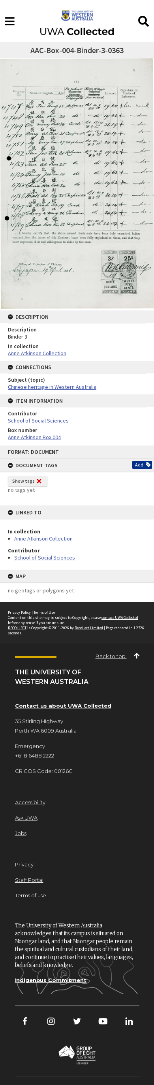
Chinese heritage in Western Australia (52, 386)
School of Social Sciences (44, 557)
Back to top (111, 656)
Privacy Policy (19, 612)
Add (139, 465)
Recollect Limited (89, 627)
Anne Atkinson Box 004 (34, 437)
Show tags (23, 481)
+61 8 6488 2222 (34, 755)
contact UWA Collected (119, 617)
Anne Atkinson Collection (43, 538)
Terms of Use (44, 612)
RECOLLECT (17, 627)
